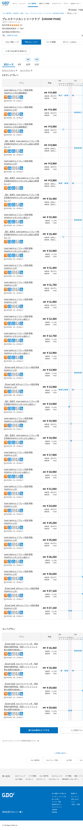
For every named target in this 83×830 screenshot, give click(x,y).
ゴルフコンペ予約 (52, 760)
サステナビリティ (57, 807)
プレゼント (29, 779)
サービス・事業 (56, 802)
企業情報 (54, 809)
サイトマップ (75, 796)
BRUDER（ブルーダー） (70, 779)
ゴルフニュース (57, 776)
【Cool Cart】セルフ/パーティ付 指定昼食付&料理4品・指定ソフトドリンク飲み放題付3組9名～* (21, 647)
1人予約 (69, 760)
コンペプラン (25, 70)
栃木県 (16, 13)
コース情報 (51, 42)
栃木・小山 (24, 13)
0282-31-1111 (12, 35)
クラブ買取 (32, 776)
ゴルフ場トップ (12, 42)
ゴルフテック (40, 779)
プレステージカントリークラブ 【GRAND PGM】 (47, 13)
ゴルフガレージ (54, 779)
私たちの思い (56, 799)
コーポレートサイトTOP (59, 796)
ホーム (15, 3)
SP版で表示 (60, 753)
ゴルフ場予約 (6, 13)
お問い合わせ (75, 799)
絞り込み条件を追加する (17, 51)
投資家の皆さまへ (57, 804)
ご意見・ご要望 (75, 804)
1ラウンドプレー (8, 70)
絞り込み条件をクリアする (39, 730)
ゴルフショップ (20, 776)
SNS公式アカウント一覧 (11, 812)
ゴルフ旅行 (18, 779)
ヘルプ (73, 802)
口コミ (70, 42)
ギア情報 (68, 776)
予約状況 (74, 10)
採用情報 (54, 812)
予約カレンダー (31, 42)
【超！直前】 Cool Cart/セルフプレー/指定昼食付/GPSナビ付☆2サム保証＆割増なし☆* (21, 144)
